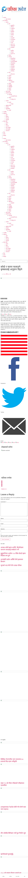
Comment (3, 501)
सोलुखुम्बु (10, 85)
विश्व (4, 132)
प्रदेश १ (7, 22)
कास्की (9, 102)
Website (3, 528)
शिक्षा (7, 124)
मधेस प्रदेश (8, 91)
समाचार (4, 17)
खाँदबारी (12, 82)
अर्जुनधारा (13, 28)
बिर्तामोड (12, 31)
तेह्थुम (9, 78)
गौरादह (12, 33)
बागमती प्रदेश (8, 93)
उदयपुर (9, 89)
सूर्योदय (12, 50)
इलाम (9, 49)
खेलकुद (4, 135)
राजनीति (4, 111)
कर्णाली (7, 107)
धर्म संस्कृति (8, 129)
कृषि (6, 115)
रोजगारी (7, 118)
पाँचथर (9, 55)
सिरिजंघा (12, 71)
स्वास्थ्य (7, 126)
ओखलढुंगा (10, 86)
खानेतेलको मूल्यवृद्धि (7, 854)
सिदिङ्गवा (13, 69)
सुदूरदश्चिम (8, 108)
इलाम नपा (13, 53)
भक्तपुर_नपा (13, 99)
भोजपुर (9, 83)
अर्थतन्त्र (5, 113)
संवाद (4, 133)
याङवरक (12, 67)
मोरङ (9, 72)
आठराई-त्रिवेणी (14, 61)
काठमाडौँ (10, 94)
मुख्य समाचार (8, 19)
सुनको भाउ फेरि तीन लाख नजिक (11, 565)
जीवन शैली (5, 121)
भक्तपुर (9, 97)
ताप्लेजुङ (10, 56)
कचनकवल (13, 39)
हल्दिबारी (12, 47)
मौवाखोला (13, 66)
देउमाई (12, 52)
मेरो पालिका (5, 20)
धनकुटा (9, 77)
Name (2, 518)
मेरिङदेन (12, 64)
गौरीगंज (12, 34)
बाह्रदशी (12, 38)
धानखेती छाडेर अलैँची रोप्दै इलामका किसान (12, 560)
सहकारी (7, 119)
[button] (14, 259)
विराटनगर (13, 74)
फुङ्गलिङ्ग (13, 58)
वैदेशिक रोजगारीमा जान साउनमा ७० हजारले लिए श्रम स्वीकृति (12, 760)
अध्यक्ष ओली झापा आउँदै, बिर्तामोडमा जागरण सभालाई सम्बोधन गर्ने (12, 548)
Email (2, 523)
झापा (9, 23)
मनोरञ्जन (7, 130)
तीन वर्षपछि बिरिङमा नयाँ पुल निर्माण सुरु (13, 833)
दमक (12, 36)
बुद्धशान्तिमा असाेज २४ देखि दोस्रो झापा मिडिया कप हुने (13, 554)
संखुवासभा (10, 80)
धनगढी (9, 110)
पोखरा (12, 104)
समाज (7, 122)
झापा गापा (13, 44)
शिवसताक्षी (13, 45)
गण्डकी (7, 100)
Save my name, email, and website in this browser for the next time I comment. (14, 536)
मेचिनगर (12, 27)
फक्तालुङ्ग (13, 60)
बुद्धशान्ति (12, 25)
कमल (12, 42)
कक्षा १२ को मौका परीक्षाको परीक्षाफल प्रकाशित (12, 784)
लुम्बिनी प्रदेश (8, 105)
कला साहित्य (8, 127)
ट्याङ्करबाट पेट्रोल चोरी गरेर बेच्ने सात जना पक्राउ (13, 808)
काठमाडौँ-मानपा (14, 96)
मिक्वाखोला (13, 63)
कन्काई (12, 41)
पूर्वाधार (7, 116)
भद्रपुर (12, 30)
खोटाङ (9, 88)
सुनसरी (9, 75)
